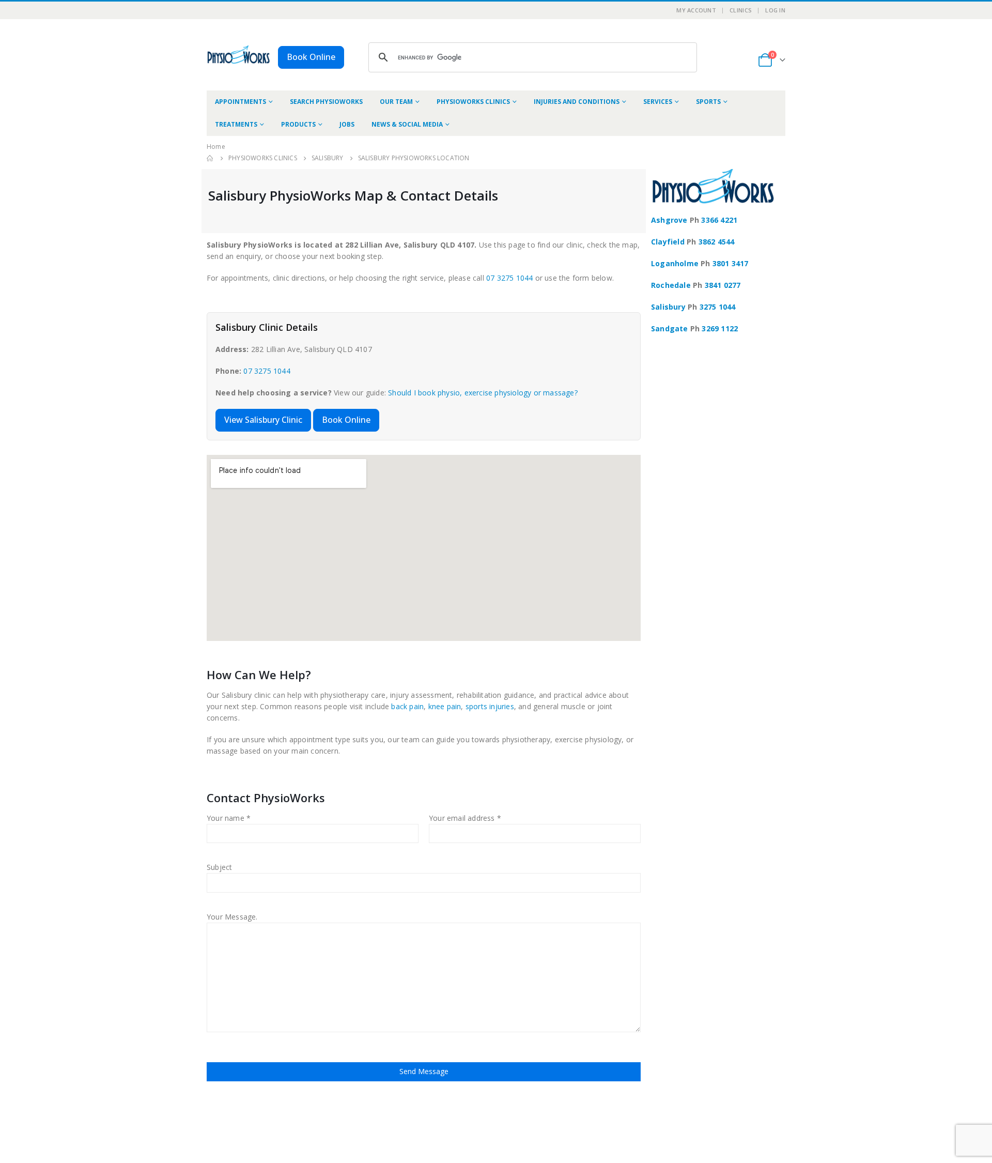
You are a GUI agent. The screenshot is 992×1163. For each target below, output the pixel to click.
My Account (696, 10)
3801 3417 (730, 263)
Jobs (346, 124)
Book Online (311, 57)
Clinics (741, 10)
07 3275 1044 (509, 278)
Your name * (229, 818)
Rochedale (671, 285)
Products (298, 124)
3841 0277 (723, 285)
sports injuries (490, 706)
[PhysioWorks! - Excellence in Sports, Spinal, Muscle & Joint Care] (238, 54)
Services (657, 101)
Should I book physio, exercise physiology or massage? (483, 392)
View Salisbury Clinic (263, 419)
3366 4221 (719, 220)
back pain (407, 706)
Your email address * (465, 818)
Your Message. (232, 917)
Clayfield (668, 242)
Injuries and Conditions (576, 101)
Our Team (396, 101)
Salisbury (668, 307)
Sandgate (669, 328)
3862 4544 (717, 242)
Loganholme (675, 263)
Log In (775, 10)
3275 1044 (718, 307)
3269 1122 (720, 328)
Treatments (236, 124)
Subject (219, 867)
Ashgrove (669, 220)
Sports (708, 101)
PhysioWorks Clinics (473, 101)
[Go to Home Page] (210, 158)
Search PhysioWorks (326, 101)
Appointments (240, 101)
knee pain (444, 706)
